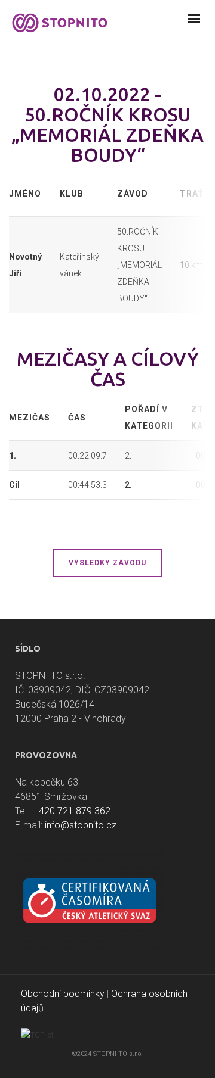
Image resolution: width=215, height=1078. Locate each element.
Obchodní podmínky (63, 993)
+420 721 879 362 (71, 811)
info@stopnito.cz (80, 825)
